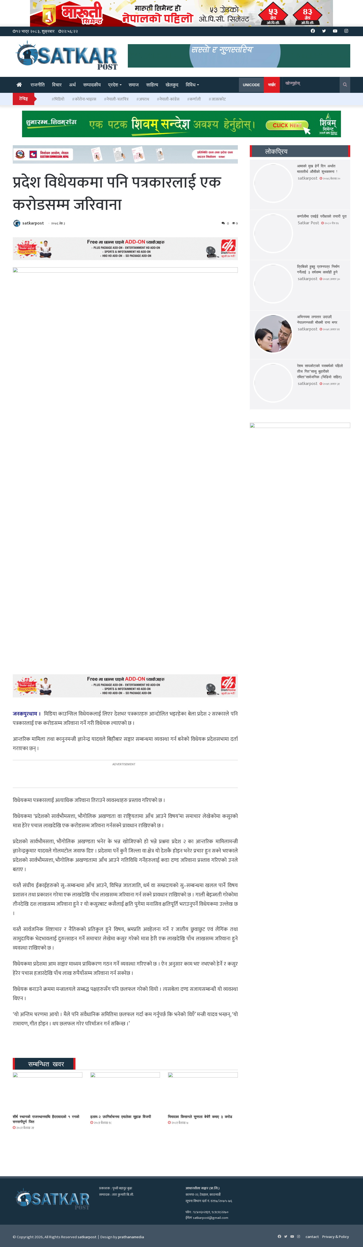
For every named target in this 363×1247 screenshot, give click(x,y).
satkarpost (33, 223)
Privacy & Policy (335, 1236)
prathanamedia (131, 1237)
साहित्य (152, 85)
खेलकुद (172, 85)
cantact (312, 1236)
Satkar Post (308, 223)
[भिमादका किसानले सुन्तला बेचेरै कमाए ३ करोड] (203, 1092)
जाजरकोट (219, 99)
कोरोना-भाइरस (85, 99)
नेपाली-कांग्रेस (169, 99)
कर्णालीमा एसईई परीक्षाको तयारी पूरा (322, 216)
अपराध (144, 99)
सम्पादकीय (92, 85)
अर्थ (72, 85)
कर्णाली (195, 99)
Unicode (251, 85)
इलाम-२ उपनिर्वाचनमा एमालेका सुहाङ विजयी (120, 1116)
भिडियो (59, 99)
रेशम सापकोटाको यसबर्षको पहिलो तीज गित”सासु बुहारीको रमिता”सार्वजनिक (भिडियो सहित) (320, 371)
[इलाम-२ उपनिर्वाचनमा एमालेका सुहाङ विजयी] (125, 1092)
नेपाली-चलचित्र (118, 99)
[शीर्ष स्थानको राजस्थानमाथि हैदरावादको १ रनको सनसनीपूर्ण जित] (47, 1092)
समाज (134, 85)
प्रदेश (113, 85)
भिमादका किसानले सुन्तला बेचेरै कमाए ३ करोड (200, 1116)
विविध (191, 85)
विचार (57, 85)
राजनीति (38, 85)
